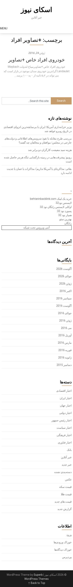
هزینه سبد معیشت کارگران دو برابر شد (50, 150)
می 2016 (66, 327)
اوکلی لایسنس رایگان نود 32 (56, 207)
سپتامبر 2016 (64, 298)
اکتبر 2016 (66, 291)
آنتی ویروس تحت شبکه (36, 227)
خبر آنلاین (66, 457)
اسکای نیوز (36, 10)
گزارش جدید (64, 509)
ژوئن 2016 (65, 320)
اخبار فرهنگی (64, 435)
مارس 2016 (65, 342)
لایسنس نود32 (64, 202)
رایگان (68, 223)
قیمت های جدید (63, 501)
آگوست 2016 (64, 305)
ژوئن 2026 (65, 283)
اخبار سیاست (64, 427)
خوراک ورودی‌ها (63, 542)
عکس (68, 479)
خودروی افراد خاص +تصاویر (36, 60)
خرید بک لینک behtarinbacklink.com (51, 198)
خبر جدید (67, 464)
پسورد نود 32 (64, 211)
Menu (3, 28)
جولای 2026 (65, 276)
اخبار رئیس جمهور (61, 420)
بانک (69, 449)
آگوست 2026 (64, 268)
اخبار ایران (66, 398)
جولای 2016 (65, 313)
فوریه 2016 (65, 350)
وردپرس (67, 557)
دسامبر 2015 (64, 364)
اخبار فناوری (65, 442)
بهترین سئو (65, 219)
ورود (69, 534)
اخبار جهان (66, 405)
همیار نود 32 (65, 215)
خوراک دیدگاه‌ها (63, 549)
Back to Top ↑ (36, 582)
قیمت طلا (66, 494)
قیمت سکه (65, 486)
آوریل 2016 (65, 335)
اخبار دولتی (65, 412)
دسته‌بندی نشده (63, 472)
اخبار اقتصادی (64, 390)
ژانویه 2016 (65, 357)
